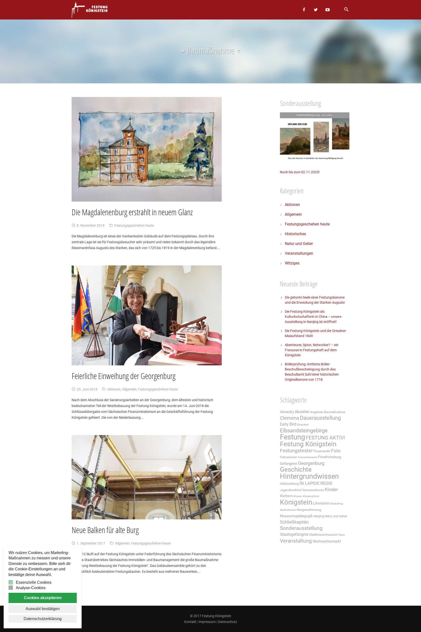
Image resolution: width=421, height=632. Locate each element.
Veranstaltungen (299, 253)
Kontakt (190, 622)
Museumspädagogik (296, 516)
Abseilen (302, 411)
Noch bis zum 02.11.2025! (300, 172)
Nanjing (319, 516)
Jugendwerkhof (291, 490)
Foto (336, 451)
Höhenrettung (289, 484)
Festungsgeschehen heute (134, 225)
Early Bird (288, 424)
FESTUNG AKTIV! (325, 438)
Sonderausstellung (301, 528)
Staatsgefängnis (294, 534)
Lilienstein (321, 503)
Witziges (292, 263)
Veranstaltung (296, 541)
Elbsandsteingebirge (304, 431)
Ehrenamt (303, 424)
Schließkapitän (294, 522)
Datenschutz (227, 622)
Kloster (297, 496)
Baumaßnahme (334, 412)
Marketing (336, 503)
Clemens (289, 418)
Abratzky (287, 412)
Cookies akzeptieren (43, 598)
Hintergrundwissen (309, 476)
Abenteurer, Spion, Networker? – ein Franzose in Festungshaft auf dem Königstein (311, 350)
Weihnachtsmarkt (327, 541)
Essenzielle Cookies (33, 582)
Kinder (331, 489)
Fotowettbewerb (307, 457)
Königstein (296, 502)
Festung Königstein (308, 444)
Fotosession (288, 457)
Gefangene (288, 463)
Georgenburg (311, 463)
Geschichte (296, 469)
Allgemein (129, 389)
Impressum (207, 622)
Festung (292, 437)
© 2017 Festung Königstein (210, 616)
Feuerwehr (322, 451)
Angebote (316, 412)
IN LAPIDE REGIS (315, 483)
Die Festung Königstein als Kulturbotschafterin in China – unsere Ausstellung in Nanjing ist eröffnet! (313, 317)
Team (341, 534)
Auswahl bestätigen (43, 609)
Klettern (286, 496)
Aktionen (114, 389)
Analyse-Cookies (31, 588)
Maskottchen (288, 510)
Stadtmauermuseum (323, 534)
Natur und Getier (299, 243)
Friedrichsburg (329, 457)
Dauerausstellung (320, 418)
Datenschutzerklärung (43, 619)
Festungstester (296, 451)
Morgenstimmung (309, 510)
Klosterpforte (311, 496)
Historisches (295, 234)
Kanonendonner (313, 490)
